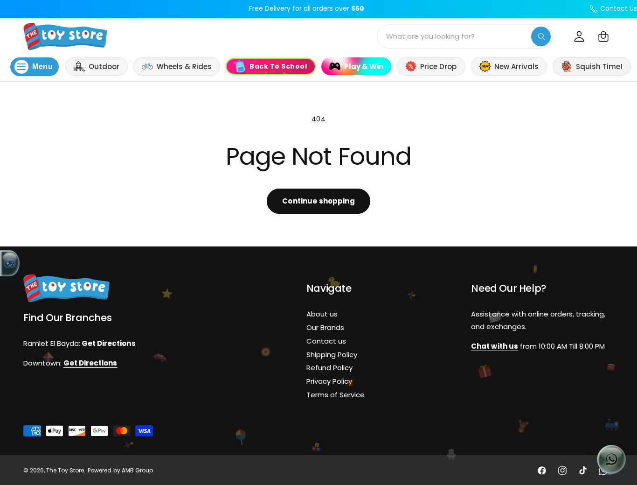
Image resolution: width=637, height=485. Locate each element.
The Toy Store (65, 470)
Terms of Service (335, 395)
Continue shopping (318, 201)
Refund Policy (329, 368)
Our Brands (325, 327)
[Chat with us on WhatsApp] (611, 459)
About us (322, 314)
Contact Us (618, 8)
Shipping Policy (331, 354)
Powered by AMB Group (120, 470)
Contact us (326, 340)
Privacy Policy (329, 381)
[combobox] (465, 36)
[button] (603, 36)
